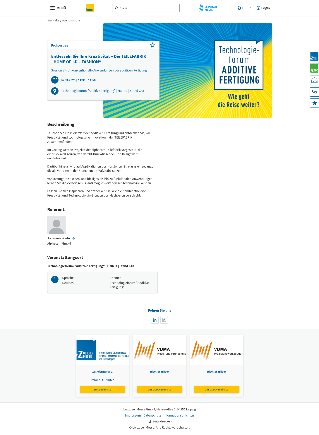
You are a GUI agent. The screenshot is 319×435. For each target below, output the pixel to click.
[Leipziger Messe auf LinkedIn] (155, 320)
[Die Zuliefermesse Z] (314, 56)
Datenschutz (152, 415)
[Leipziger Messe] (208, 8)
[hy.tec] (314, 68)
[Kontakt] (314, 92)
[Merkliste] (314, 103)
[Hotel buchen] (314, 80)
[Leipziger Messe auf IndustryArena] (164, 320)
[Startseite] (90, 8)
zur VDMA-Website (159, 389)
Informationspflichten (179, 415)
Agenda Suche (71, 20)
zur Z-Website (102, 389)
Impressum (133, 415)
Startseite (53, 20)
